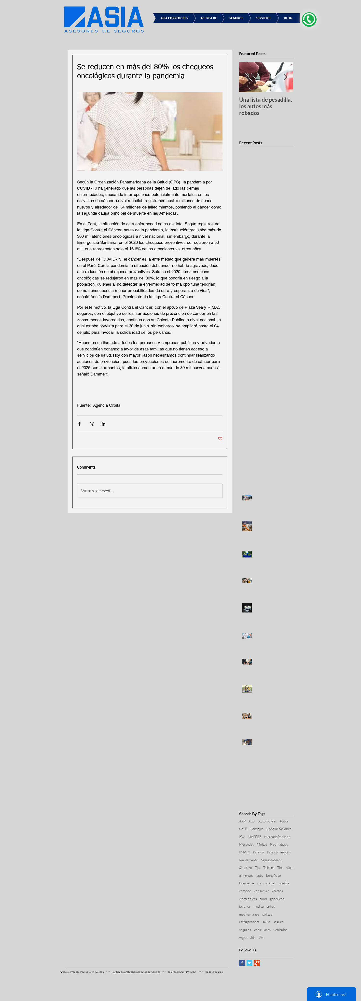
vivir (262, 937)
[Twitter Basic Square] (249, 963)
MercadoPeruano (277, 836)
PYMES (244, 852)
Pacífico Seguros (279, 852)
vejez (243, 937)
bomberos (246, 883)
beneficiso (273, 875)
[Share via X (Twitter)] (91, 423)
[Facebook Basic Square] (242, 963)
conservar (261, 891)
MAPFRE (254, 836)
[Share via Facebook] (79, 423)
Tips (280, 867)
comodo (245, 891)
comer (271, 883)
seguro (278, 922)
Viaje (289, 867)
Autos (284, 821)
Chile (243, 829)
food (263, 899)
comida (284, 883)
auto (259, 875)
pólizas (267, 914)
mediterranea (249, 914)
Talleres (268, 867)
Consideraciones (278, 829)
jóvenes (244, 906)
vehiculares (262, 930)
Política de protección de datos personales (135, 971)
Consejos (257, 829)
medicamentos (264, 906)
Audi (252, 821)
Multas (262, 844)
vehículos (280, 930)
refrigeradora (249, 922)
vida (253, 937)
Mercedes (246, 844)
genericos (277, 899)
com (260, 883)
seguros (245, 930)
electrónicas (248, 899)
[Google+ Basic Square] (257, 963)
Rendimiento (248, 860)
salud (266, 922)
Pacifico (258, 852)
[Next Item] (285, 77)
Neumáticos (279, 844)
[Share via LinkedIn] (103, 423)
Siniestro (245, 867)
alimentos (246, 875)
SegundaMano (272, 860)
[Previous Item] (247, 77)
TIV (257, 867)
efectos (277, 891)
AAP (242, 821)
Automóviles (267, 821)
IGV (242, 836)
